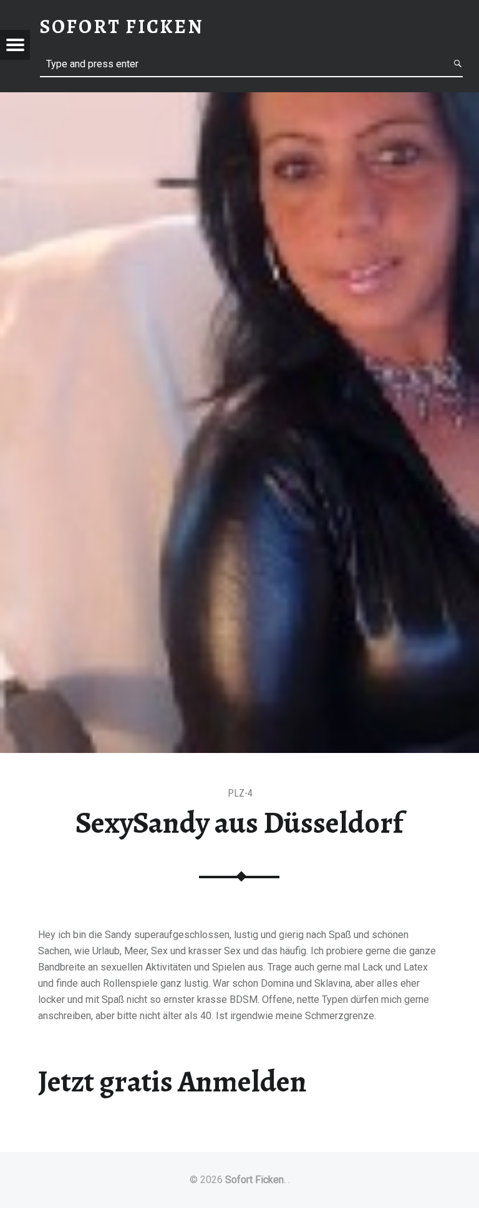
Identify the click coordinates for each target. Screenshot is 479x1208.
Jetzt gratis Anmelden (172, 1081)
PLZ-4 (240, 793)
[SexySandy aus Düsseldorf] (239, 100)
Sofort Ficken (254, 1180)
